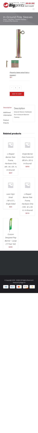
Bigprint (22, 282)
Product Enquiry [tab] (6, 121)
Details (12, 146)
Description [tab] (7, 107)
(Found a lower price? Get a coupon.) (19, 73)
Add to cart (17, 94)
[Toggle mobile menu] (34, 9)
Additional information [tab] (7, 113)
